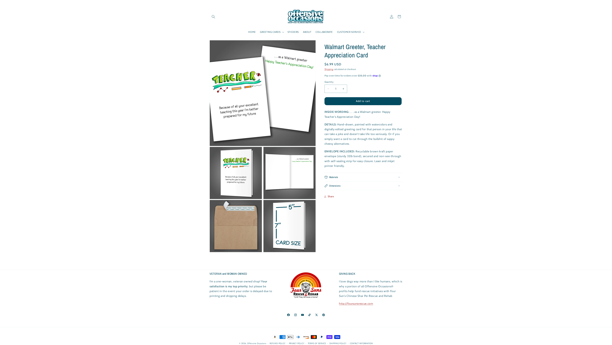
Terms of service (317, 343)
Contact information (361, 343)
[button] (213, 16)
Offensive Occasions (256, 343)
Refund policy (277, 343)
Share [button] (331, 196)
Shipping (328, 69)
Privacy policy (296, 343)
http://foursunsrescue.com (356, 303)
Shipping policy (337, 343)
